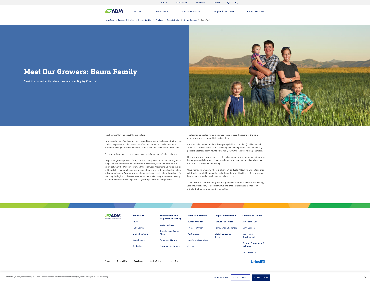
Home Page (109, 20)
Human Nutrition (145, 20)
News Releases (139, 240)
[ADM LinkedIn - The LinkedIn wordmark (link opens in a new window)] (258, 262)
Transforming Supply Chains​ (169, 232)
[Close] (365, 277)
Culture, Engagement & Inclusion (254, 245)
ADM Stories (138, 228)
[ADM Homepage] (114, 11)
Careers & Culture (255, 11)
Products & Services (191, 11)
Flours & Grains (173, 20)
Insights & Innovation (224, 11)
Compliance (138, 261)
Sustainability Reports (170, 246)
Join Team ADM (250, 222)
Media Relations (140, 234)
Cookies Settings (155, 261)
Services (191, 246)
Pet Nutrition (193, 234)
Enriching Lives (167, 225)
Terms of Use (122, 261)
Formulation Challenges (226, 228)
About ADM (136, 11)
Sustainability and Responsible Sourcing (170, 217)
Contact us (137, 246)
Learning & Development (249, 235)
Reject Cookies (240, 277)
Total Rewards (249, 252)
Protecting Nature (168, 240)
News (135, 222)
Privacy (108, 261)
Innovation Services (224, 222)
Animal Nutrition (195, 228)
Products (159, 20)
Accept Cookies (261, 277)
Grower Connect (190, 20)
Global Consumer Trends (223, 235)
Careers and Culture (252, 215)
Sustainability (161, 11)
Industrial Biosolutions (197, 240)
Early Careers (249, 228)
